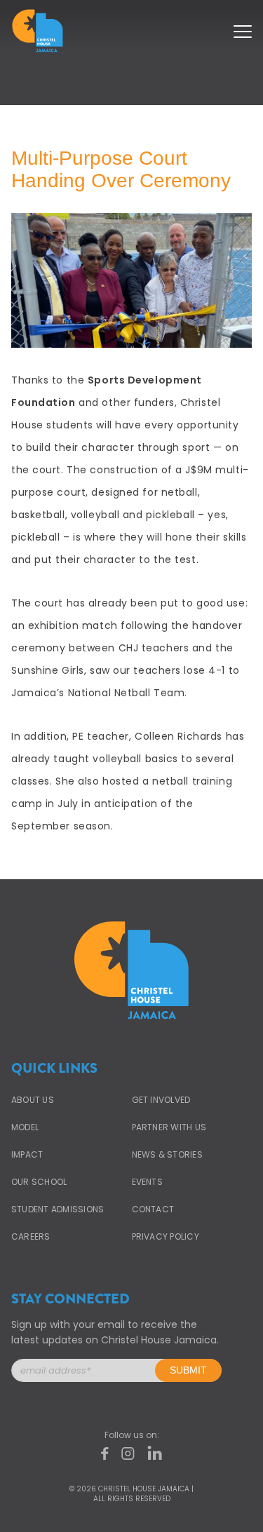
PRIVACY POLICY (165, 1236)
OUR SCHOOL (39, 1182)
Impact (27, 1154)
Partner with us (169, 1127)
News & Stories (167, 1154)
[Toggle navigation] (243, 27)
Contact (153, 1209)
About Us (32, 1100)
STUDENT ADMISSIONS (57, 1209)
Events (147, 1182)
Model (25, 1127)
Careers (30, 1236)
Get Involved (161, 1100)
